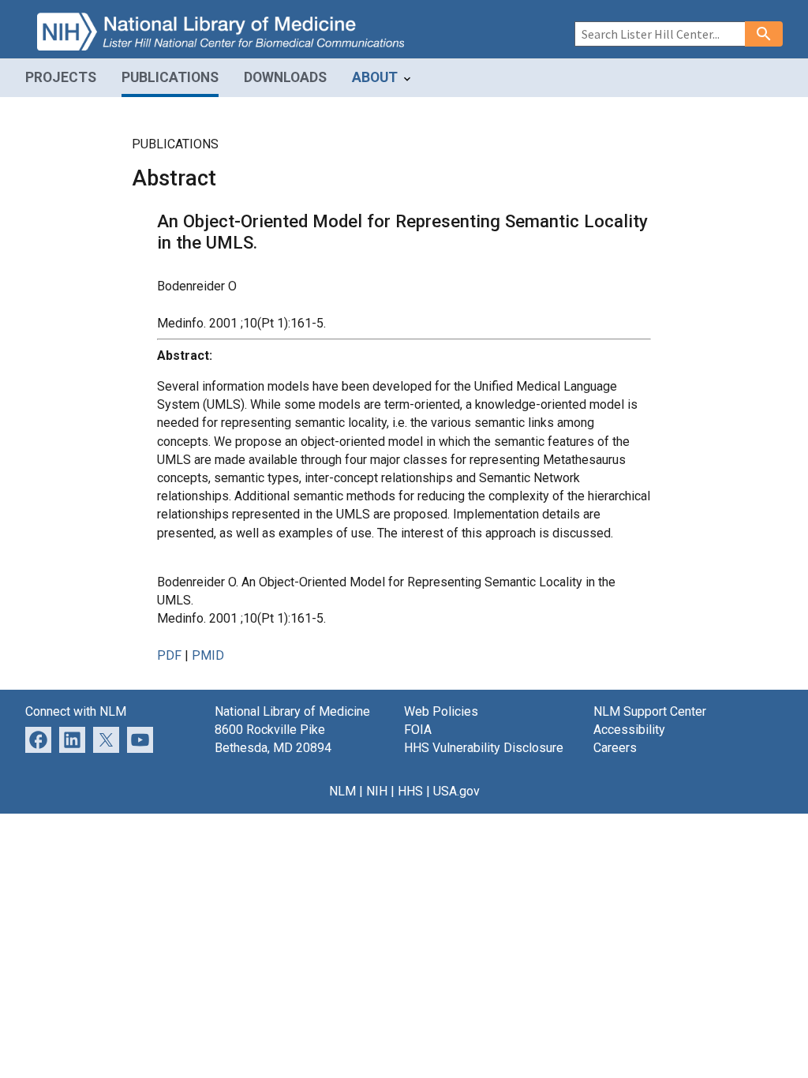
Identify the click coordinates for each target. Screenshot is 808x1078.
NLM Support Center (649, 711)
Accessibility (629, 729)
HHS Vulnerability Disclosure (483, 747)
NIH (376, 791)
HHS (410, 791)
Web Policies (441, 711)
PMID (208, 655)
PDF (169, 655)
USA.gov (456, 791)
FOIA (418, 729)
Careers (615, 747)
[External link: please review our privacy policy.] (72, 739)
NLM (342, 791)
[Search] (764, 34)
